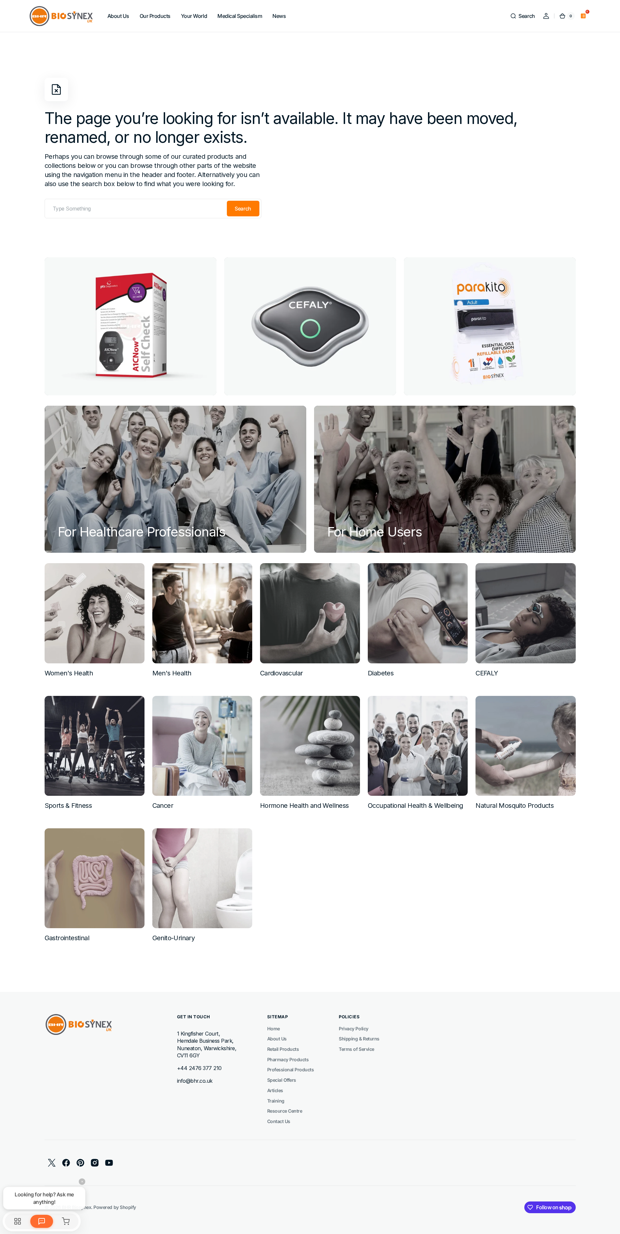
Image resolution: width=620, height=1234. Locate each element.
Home (273, 1028)
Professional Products (290, 1069)
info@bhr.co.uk (195, 1081)
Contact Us (278, 1121)
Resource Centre (284, 1111)
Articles (275, 1090)
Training (275, 1101)
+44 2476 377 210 (199, 1068)
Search (243, 208)
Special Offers (281, 1080)
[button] (522, 16)
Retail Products (283, 1049)
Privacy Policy (353, 1028)
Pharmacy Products (288, 1059)
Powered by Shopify (114, 1207)
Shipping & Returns (359, 1038)
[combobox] (153, 208)
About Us (277, 1038)
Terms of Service (356, 1049)
